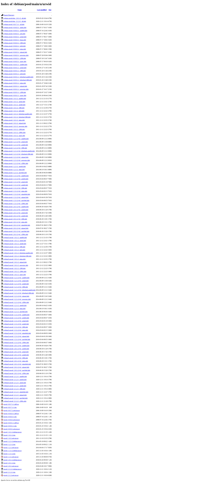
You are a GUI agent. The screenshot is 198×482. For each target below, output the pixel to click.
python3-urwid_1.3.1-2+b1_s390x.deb (16, 342)
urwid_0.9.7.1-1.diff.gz (11, 404)
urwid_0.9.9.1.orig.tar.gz (12, 429)
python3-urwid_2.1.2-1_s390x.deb (15, 401)
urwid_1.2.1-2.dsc (9, 444)
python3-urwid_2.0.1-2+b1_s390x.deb (16, 373)
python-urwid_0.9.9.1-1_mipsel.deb (15, 86)
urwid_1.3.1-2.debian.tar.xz (13, 451)
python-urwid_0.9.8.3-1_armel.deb (15, 37)
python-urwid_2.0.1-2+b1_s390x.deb (16, 234)
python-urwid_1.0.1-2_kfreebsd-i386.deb (17, 117)
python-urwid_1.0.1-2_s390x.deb (14, 132)
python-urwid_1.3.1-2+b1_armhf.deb (16, 185)
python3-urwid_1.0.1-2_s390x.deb (15, 271)
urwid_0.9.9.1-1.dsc (10, 426)
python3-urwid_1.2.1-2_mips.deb (14, 308)
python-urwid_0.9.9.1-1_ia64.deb (15, 74)
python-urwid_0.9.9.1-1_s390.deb (15, 92)
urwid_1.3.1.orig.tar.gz (11, 457)
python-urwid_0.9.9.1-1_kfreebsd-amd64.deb (18, 77)
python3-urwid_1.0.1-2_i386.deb (14, 247)
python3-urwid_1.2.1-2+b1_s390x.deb (16, 302)
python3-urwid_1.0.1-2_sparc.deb (15, 274)
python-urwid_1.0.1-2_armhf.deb (14, 105)
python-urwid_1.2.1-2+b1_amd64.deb (16, 139)
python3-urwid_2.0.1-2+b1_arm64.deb (16, 349)
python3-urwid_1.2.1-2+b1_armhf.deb (16, 284)
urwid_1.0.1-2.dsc (9, 435)
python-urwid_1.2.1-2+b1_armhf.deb (16, 145)
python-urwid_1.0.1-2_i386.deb (14, 108)
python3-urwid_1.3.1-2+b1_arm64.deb (16, 318)
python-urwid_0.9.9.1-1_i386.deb (15, 71)
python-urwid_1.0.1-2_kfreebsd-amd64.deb (18, 114)
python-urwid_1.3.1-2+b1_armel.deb (16, 182)
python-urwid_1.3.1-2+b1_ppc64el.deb (16, 200)
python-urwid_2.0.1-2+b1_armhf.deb (16, 216)
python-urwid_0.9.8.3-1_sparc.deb (15, 61)
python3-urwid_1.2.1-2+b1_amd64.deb (16, 278)
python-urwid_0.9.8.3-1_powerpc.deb (16, 55)
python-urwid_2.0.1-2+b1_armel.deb (16, 213)
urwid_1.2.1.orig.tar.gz (11, 447)
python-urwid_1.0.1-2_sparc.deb (14, 136)
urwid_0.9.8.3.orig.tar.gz (12, 420)
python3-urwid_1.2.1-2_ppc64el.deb (16, 312)
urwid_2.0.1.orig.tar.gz (11, 466)
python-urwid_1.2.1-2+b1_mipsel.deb (16, 157)
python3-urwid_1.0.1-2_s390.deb (14, 268)
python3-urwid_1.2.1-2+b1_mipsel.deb (16, 296)
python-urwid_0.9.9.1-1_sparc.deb (15, 95)
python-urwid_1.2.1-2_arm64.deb (15, 166)
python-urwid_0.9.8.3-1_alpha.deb (15, 27)
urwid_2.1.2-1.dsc (9, 472)
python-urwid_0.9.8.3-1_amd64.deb (15, 31)
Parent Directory (9, 15)
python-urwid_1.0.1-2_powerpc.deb (15, 126)
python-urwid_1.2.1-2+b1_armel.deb (16, 142)
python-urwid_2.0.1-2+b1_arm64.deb (16, 210)
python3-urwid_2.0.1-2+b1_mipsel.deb (16, 367)
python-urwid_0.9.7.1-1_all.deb (14, 24)
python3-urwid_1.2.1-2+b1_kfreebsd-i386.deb (19, 293)
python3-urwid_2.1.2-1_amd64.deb (15, 376)
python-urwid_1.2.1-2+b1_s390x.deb (16, 163)
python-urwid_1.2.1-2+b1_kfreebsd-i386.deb (18, 154)
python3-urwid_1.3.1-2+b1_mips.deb (16, 330)
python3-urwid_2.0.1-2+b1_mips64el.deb (17, 364)
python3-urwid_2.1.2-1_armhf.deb (15, 386)
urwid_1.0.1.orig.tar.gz (11, 438)
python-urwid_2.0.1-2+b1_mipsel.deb (16, 228)
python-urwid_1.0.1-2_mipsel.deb (15, 123)
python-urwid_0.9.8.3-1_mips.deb (15, 49)
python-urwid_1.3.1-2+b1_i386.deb (15, 188)
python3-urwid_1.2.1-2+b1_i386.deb (16, 287)
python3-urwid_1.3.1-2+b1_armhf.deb (16, 324)
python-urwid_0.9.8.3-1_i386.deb (15, 43)
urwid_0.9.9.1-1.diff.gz (11, 423)
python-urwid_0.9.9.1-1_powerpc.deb (16, 89)
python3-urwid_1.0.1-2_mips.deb (14, 259)
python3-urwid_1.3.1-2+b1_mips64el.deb (17, 333)
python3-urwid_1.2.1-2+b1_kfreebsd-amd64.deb (19, 290)
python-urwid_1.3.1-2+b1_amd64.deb (16, 176)
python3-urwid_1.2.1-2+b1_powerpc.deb (17, 299)
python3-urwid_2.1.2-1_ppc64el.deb (16, 398)
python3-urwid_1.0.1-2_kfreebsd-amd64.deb (18, 253)
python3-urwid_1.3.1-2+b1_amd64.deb (16, 315)
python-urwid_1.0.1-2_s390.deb (14, 129)
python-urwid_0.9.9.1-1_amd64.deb (15, 64)
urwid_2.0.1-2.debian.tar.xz (13, 460)
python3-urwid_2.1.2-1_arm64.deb (15, 379)
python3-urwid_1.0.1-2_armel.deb (15, 241)
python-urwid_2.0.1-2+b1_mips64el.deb (17, 225)
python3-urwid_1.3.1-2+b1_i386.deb (16, 327)
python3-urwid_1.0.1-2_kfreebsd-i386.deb (17, 256)
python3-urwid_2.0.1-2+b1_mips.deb (16, 361)
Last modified (42, 10)
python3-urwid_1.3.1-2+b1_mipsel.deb (16, 336)
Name (20, 10)
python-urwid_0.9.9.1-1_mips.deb (15, 83)
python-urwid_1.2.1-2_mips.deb (14, 169)
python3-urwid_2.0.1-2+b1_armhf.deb (16, 355)
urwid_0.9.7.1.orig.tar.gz (12, 410)
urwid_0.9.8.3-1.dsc (10, 417)
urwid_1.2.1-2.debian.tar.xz (13, 441)
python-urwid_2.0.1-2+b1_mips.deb (15, 222)
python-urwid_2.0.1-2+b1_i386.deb (15, 219)
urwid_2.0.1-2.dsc (9, 463)
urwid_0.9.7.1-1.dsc (10, 407)
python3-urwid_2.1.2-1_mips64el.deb (16, 392)
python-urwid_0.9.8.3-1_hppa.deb (15, 40)
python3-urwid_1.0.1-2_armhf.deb (15, 244)
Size (50, 10)
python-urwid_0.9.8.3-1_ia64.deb (15, 46)
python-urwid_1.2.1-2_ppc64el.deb (15, 173)
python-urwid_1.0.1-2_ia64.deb (14, 111)
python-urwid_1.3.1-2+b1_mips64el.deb (17, 194)
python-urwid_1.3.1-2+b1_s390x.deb (16, 203)
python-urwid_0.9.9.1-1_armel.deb (15, 68)
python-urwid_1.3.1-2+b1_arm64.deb (16, 179)
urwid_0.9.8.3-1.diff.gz (11, 413)
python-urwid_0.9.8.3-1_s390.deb (15, 58)
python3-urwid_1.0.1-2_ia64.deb (14, 250)
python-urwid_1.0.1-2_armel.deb (14, 102)
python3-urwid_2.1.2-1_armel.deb (15, 383)
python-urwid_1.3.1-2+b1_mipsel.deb (16, 197)
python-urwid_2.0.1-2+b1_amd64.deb (16, 207)
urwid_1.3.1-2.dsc (9, 454)
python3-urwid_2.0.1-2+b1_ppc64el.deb (17, 370)
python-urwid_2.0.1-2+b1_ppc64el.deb (16, 231)
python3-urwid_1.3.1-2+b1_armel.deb (16, 321)
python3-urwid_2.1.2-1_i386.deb (14, 389)
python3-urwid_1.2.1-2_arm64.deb (15, 305)
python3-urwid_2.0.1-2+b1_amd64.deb (16, 346)
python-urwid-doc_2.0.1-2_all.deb (15, 18)
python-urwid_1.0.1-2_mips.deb (14, 120)
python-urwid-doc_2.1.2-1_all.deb (15, 21)
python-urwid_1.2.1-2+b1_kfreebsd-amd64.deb (19, 151)
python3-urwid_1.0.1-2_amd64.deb (15, 237)
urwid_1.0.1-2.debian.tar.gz (13, 432)
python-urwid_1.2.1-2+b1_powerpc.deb (17, 160)
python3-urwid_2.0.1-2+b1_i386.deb (16, 358)
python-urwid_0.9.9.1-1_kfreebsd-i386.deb (18, 80)
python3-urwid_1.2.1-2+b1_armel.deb (16, 281)
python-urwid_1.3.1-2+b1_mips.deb (15, 191)
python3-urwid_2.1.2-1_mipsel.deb (15, 395)
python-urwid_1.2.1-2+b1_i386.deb (15, 148)
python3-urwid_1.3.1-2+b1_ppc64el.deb (17, 339)
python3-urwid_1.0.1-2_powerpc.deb (16, 265)
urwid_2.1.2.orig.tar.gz (11, 475)
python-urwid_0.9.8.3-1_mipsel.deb (15, 52)
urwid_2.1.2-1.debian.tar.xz (13, 469)
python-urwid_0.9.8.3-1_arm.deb (14, 34)
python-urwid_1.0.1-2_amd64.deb (15, 98)
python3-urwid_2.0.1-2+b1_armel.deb (16, 352)
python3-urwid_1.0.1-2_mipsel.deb (15, 262)
